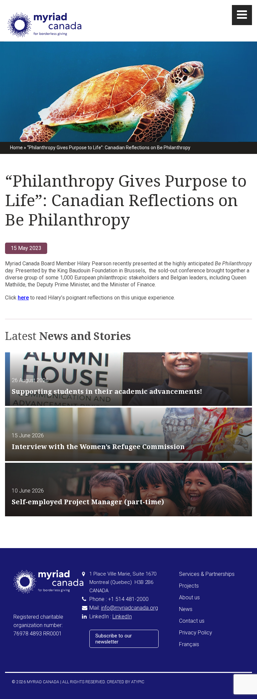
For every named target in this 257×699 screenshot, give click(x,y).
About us (189, 597)
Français (189, 644)
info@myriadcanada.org (129, 608)
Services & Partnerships (207, 574)
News (185, 609)
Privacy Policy (195, 632)
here (23, 297)
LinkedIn (122, 616)
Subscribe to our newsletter (113, 639)
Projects (189, 586)
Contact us (191, 621)
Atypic (137, 682)
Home (16, 147)
